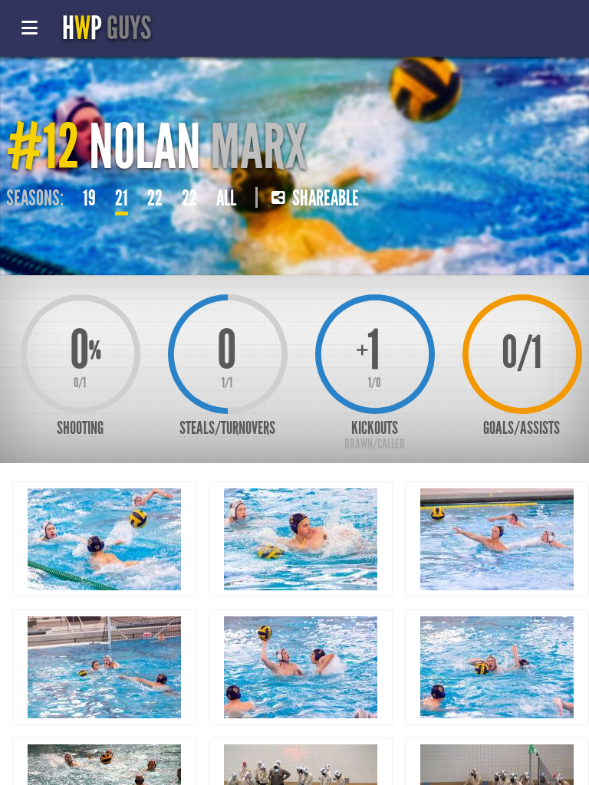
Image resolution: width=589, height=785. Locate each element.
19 (89, 199)
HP (106, 28)
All (226, 199)
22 (155, 199)
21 (121, 199)
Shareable (324, 199)
